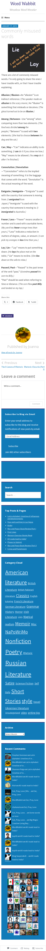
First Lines (11, 532)
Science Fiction (24, 683)
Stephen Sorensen (19, 755)
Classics (22, 595)
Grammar (8, 316)
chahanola (16, 807)
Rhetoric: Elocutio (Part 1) (34, 366)
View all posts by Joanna (11, 352)
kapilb (14, 836)
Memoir (22, 624)
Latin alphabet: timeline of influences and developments (23, 517)
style (27, 700)
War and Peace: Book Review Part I (21, 528)
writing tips (34, 712)
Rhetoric (28, 653)
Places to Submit (14, 542)
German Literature (15, 606)
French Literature (23, 601)
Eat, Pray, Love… (19, 812)
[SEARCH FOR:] (23, 495)
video (24, 712)
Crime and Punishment (17, 549)
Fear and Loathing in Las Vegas (20, 522)
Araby (9, 525)
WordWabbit (17, 762)
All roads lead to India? (16, 539)
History (9, 611)
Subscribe (13, 446)
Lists (20, 616)
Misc (34, 624)
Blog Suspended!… (20, 856)
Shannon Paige (18, 769)
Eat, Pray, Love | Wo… (21, 791)
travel (36, 702)
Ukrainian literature (17, 708)
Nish (14, 785)
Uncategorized (12, 712)
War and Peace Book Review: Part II (22, 545)
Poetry (13, 652)
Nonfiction (18, 641)
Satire (9, 683)
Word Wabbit (23, 3)
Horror (19, 611)
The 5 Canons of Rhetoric (12, 364)
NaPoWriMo (16, 632)
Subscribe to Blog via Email (20, 414)
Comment (36, 404)
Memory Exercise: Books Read (19, 535)
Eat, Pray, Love (32, 800)
